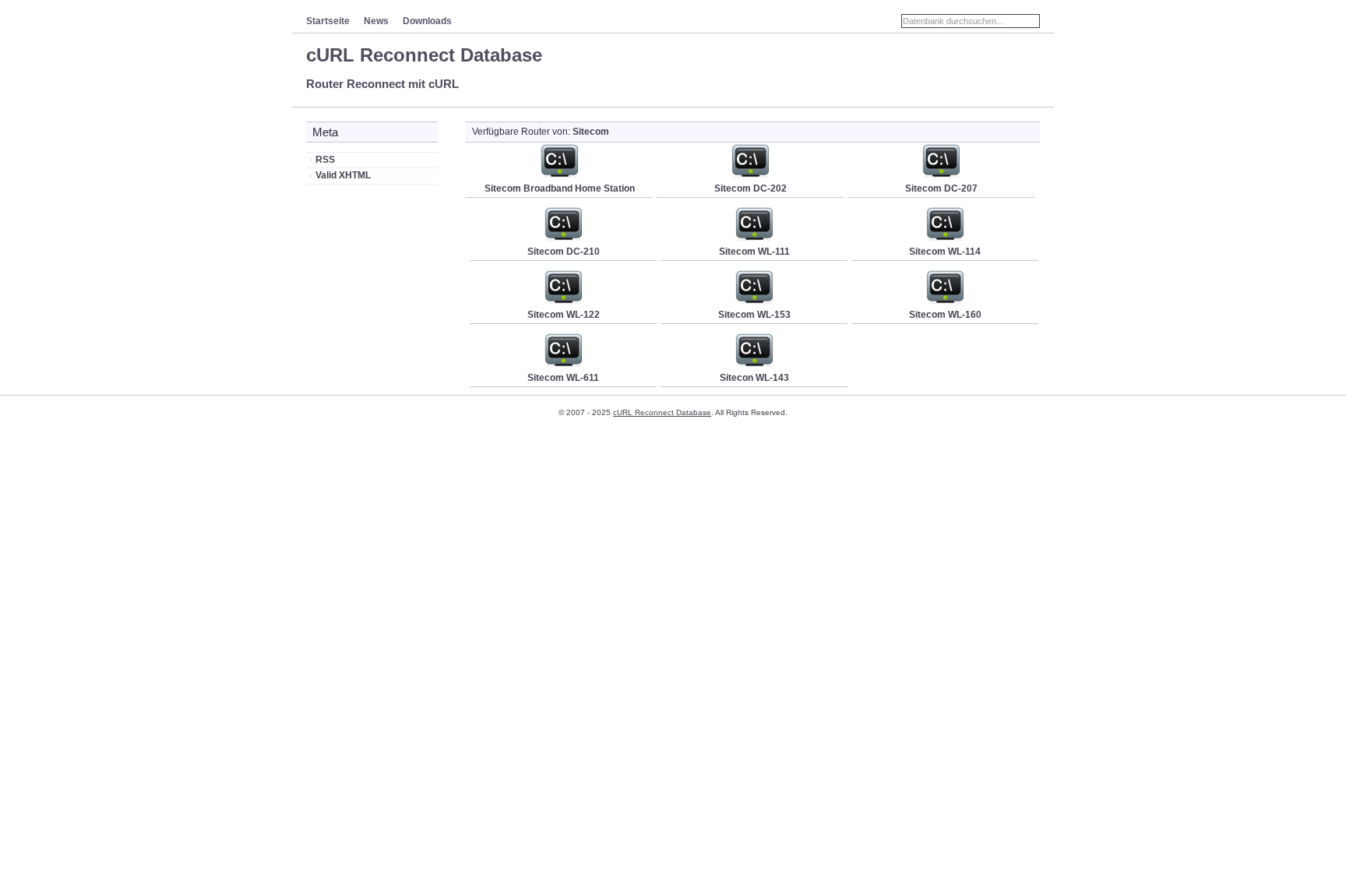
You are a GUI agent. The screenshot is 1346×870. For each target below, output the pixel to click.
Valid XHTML (343, 175)
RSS (325, 159)
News (376, 21)
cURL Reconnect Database (424, 54)
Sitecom (591, 131)
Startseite (328, 21)
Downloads (427, 21)
